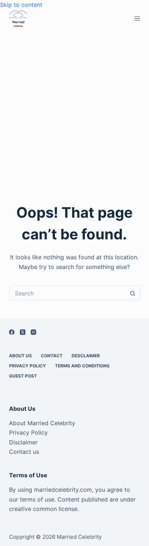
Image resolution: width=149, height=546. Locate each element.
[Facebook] (11, 332)
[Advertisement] (74, 105)
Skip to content (21, 4)
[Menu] (137, 18)
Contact (52, 355)
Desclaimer (86, 355)
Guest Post (23, 376)
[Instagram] (33, 332)
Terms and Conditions (82, 365)
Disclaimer (23, 442)
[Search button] (132, 293)
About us (20, 355)
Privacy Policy (27, 365)
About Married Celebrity (42, 423)
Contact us (24, 451)
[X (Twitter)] (22, 332)
